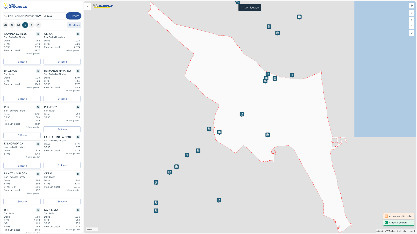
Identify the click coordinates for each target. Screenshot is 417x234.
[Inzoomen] (411, 20)
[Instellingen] (411, 13)
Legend (411, 231)
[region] (250, 117)
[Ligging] (411, 33)
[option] (5, 25)
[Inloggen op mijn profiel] (411, 5)
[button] (265, 81)
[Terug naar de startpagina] (16, 6)
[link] (398, 216)
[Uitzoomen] (411, 26)
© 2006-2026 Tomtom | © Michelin (391, 231)
